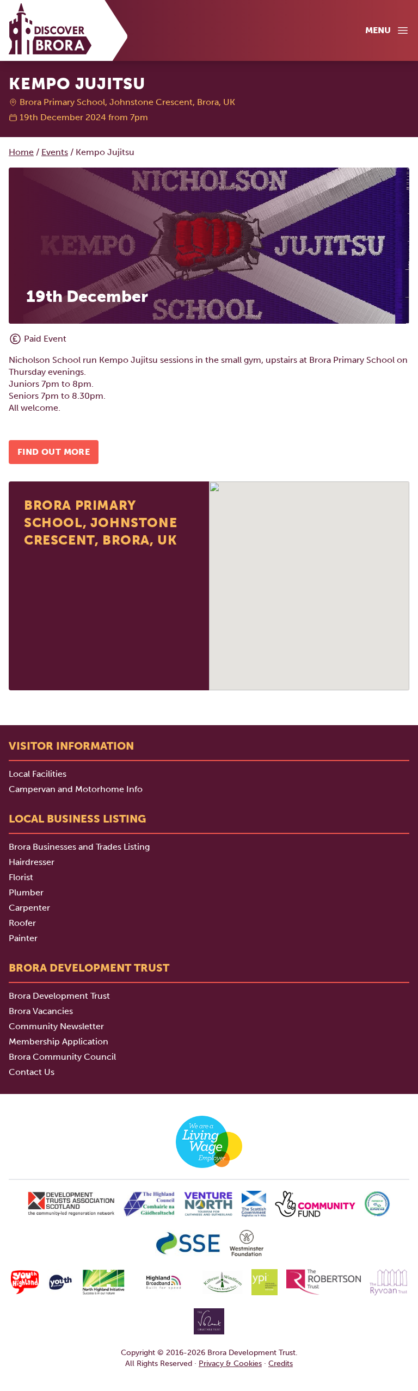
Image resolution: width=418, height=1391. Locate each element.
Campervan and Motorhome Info (76, 789)
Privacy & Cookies (230, 1363)
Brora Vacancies (41, 1011)
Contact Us (31, 1072)
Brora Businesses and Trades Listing (79, 847)
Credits (280, 1363)
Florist (21, 877)
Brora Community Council (62, 1057)
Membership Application (58, 1041)
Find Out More (53, 452)
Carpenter (29, 907)
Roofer (22, 923)
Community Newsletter (56, 1026)
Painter (23, 938)
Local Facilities (37, 774)
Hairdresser (31, 862)
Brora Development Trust (59, 996)
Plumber (26, 892)
